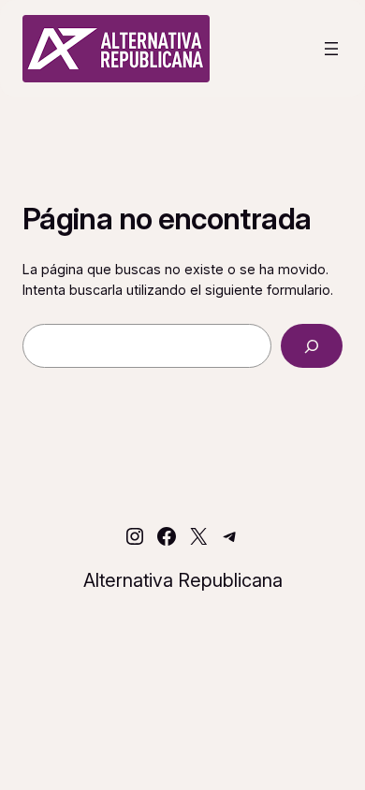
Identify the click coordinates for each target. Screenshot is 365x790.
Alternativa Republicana (183, 580)
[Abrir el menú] (331, 48)
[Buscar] (312, 346)
